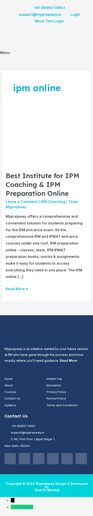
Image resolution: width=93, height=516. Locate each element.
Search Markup (47, 490)
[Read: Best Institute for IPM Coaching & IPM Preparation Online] (47, 138)
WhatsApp (23, 507)
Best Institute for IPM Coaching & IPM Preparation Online (42, 184)
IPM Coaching (53, 201)
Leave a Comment (22, 201)
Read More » (17, 288)
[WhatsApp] (12, 507)
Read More (68, 360)
